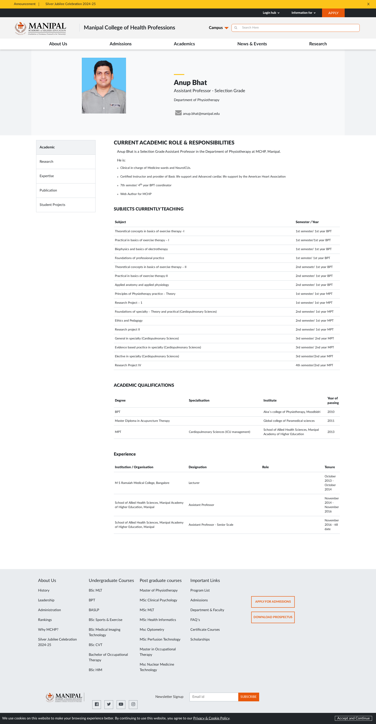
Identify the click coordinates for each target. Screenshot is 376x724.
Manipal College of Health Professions (129, 28)
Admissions (199, 600)
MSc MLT (147, 610)
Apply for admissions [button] (275, 604)
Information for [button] (302, 12)
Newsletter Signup (169, 697)
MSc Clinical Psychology (158, 600)
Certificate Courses (205, 629)
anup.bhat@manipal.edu (201, 113)
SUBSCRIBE (248, 697)
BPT (92, 600)
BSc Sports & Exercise (105, 620)
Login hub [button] (270, 12)
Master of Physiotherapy (159, 590)
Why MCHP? (48, 629)
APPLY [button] (336, 14)
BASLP (94, 610)
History (43, 590)
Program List (200, 590)
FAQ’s (195, 620)
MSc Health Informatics (158, 620)
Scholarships (200, 639)
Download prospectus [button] (274, 619)
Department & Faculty (207, 610)
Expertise (47, 176)
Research (46, 161)
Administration (49, 610)
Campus (216, 28)
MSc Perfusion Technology (160, 639)
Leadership (46, 600)
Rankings (45, 620)
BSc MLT (95, 590)
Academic (47, 147)
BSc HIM (95, 670)
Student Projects (52, 205)
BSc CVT (95, 645)
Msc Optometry (152, 629)
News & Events (252, 44)
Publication (48, 190)
